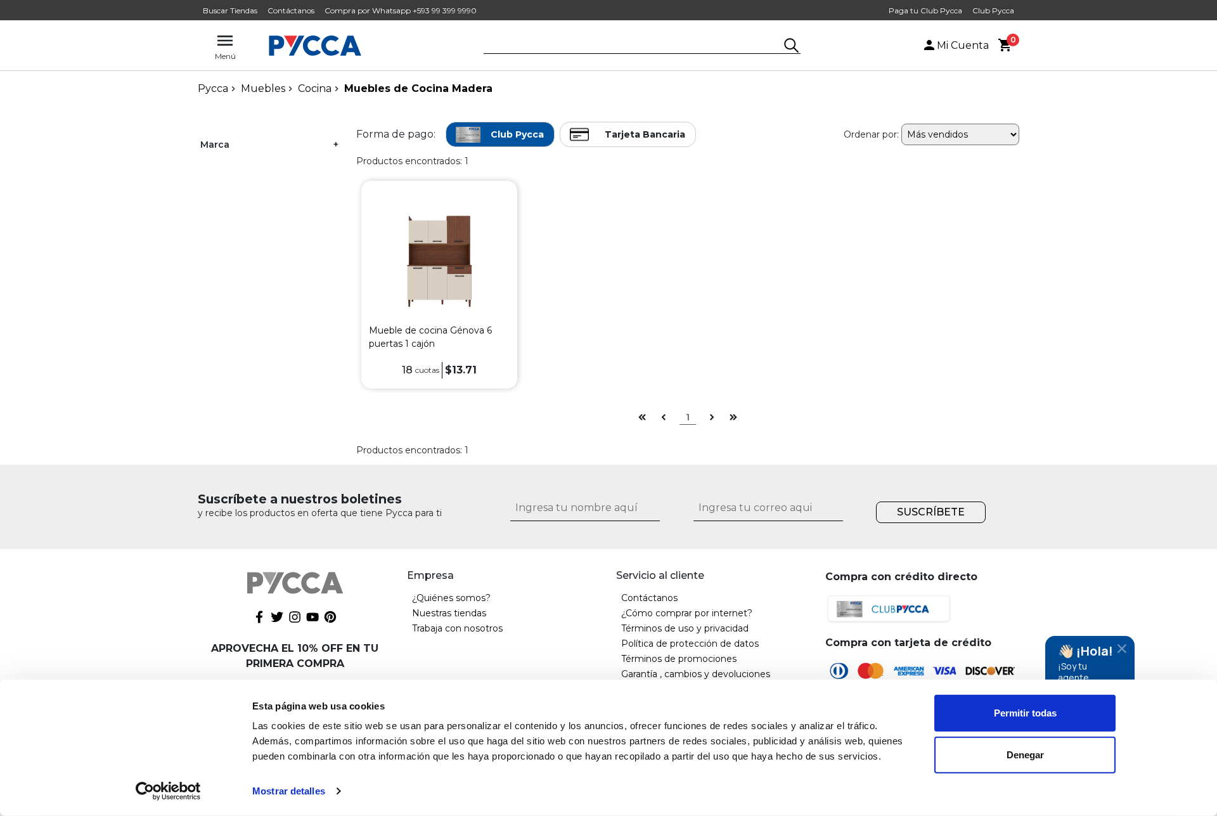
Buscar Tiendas (230, 10)
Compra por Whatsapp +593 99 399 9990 (401, 10)
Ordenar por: (871, 134)
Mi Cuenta (963, 45)
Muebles (263, 88)
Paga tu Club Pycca (925, 10)
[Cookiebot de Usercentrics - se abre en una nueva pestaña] (168, 791)
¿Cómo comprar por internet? (686, 613)
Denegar (1025, 754)
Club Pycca (993, 10)
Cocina (315, 88)
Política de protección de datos (690, 643)
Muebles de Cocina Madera (418, 88)
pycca (213, 88)
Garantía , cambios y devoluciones (695, 674)
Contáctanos (290, 10)
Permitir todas (1025, 713)
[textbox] (633, 46)
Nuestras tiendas (449, 613)
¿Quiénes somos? (451, 598)
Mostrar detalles (288, 791)
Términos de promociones (679, 658)
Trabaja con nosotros (457, 628)
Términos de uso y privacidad (685, 628)
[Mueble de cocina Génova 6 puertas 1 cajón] (439, 259)
